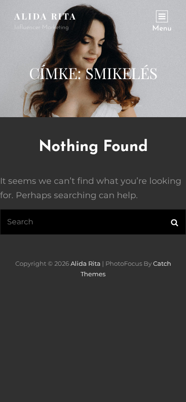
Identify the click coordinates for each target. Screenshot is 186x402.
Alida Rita (45, 16)
